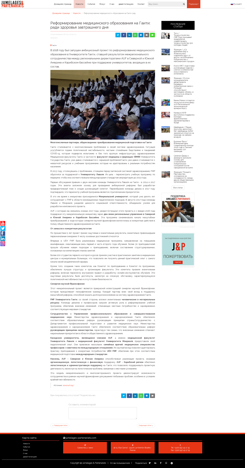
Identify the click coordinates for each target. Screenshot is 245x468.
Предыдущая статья (59, 425)
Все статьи (178, 188)
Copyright (74, 463)
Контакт (141, 4)
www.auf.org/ (68, 385)
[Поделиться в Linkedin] (129, 35)
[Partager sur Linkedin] (135, 395)
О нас (111, 4)
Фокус (102, 4)
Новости (79, 4)
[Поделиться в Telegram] (141, 35)
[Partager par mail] (152, 395)
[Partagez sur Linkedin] (155, 463)
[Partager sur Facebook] (129, 395)
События (91, 4)
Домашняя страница (62, 4)
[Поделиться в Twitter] (118, 35)
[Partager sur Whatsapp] (141, 395)
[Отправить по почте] (146, 35)
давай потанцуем (126, 4)
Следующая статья (146, 425)
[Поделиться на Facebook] (123, 35)
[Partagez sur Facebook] (160, 463)
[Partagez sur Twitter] (149, 463)
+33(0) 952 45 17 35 (182, 448)
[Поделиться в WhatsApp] (135, 35)
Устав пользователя (120, 463)
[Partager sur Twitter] (123, 395)
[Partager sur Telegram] (146, 395)
